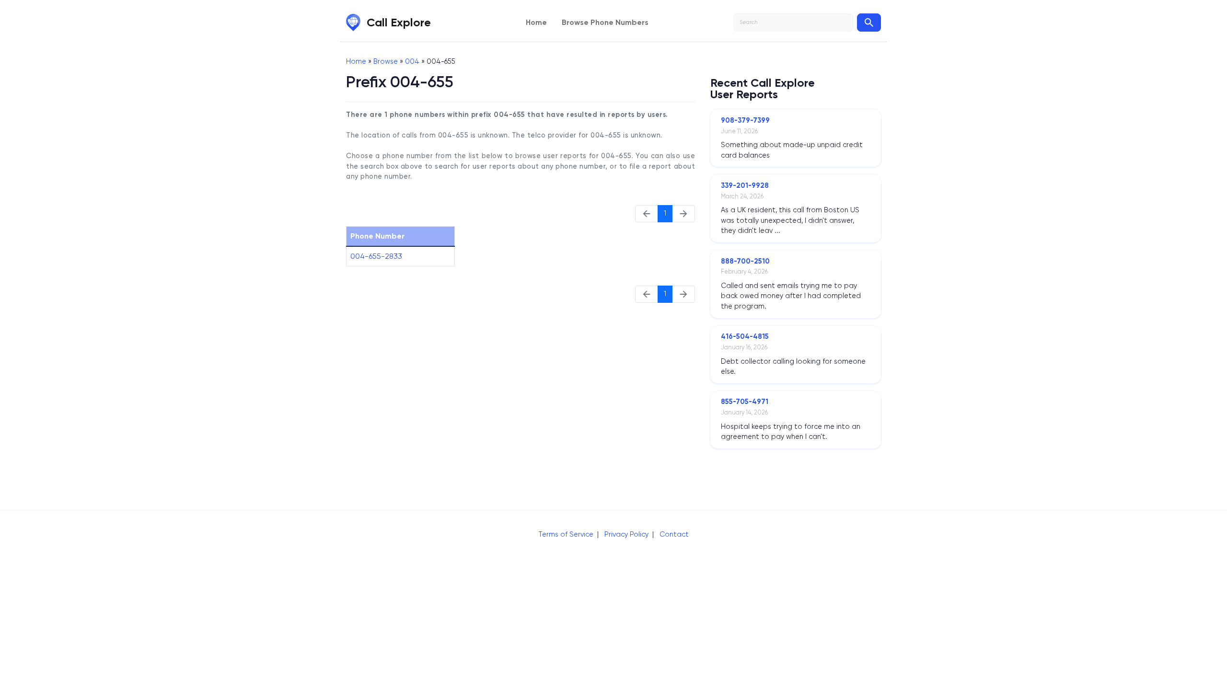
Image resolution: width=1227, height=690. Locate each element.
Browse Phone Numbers (605, 22)
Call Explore (399, 22)
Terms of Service (565, 534)
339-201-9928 (745, 185)
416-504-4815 (745, 336)
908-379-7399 (745, 120)
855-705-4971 (744, 401)
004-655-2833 (376, 256)
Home (536, 22)
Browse (385, 61)
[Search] (869, 22)
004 (412, 61)
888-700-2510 (745, 261)
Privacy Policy (626, 534)
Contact (674, 534)
